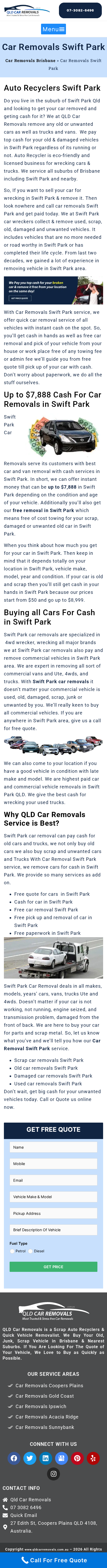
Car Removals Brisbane (30, 60)
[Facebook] (14, 1458)
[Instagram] (53, 1473)
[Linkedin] (45, 1458)
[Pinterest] (77, 1458)
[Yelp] (93, 1458)
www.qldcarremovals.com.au (47, 1549)
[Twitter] (29, 1458)
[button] (53, 29)
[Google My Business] (61, 1458)
